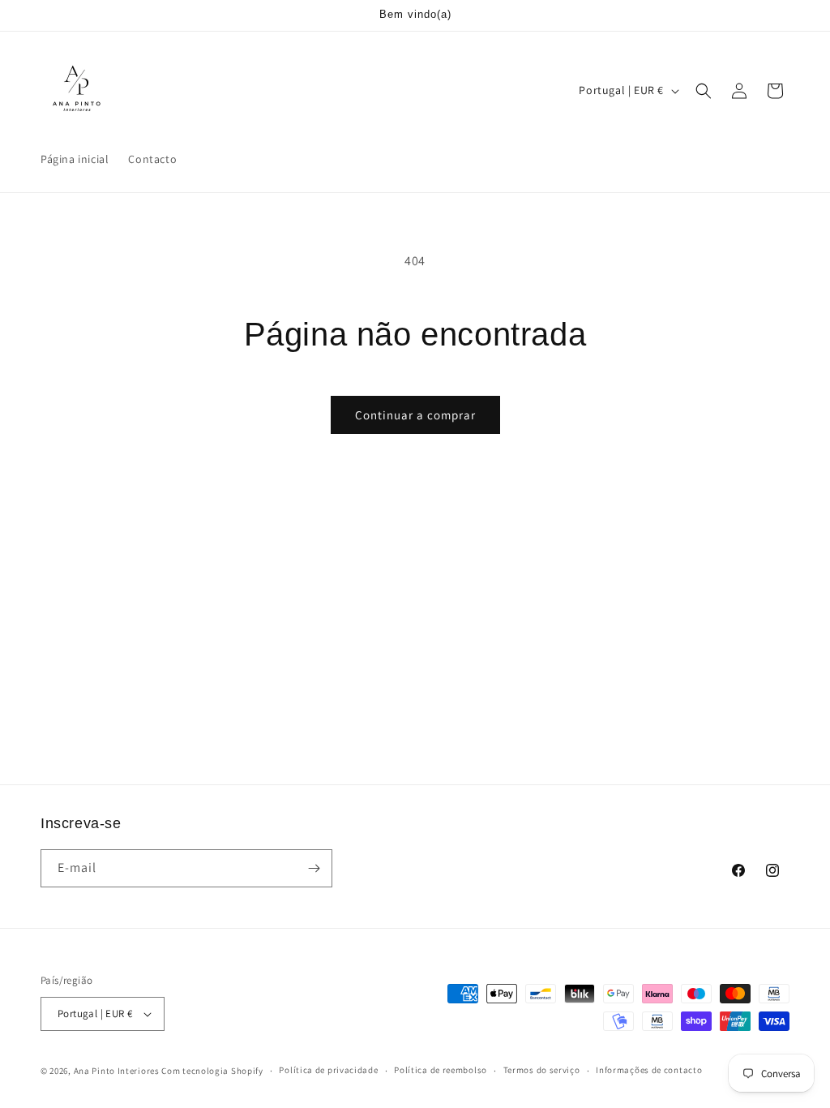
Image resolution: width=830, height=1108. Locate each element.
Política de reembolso (440, 1070)
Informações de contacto (649, 1070)
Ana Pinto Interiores (117, 1070)
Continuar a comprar (415, 415)
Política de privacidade (328, 1070)
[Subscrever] (314, 868)
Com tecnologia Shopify (212, 1070)
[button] (703, 91)
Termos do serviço (541, 1070)
